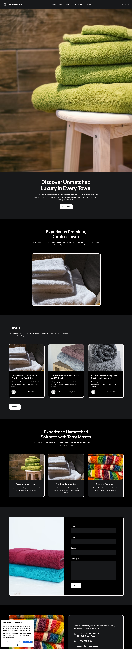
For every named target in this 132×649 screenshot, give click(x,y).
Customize (8, 641)
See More (14, 407)
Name (73, 527)
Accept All (28, 641)
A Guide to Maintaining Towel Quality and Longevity (104, 376)
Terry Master (15, 5)
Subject (73, 548)
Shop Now (66, 206)
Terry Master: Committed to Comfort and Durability (24, 376)
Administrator (21, 392)
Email (73, 537)
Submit (76, 585)
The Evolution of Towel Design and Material (65, 376)
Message (75, 559)
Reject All (18, 641)
